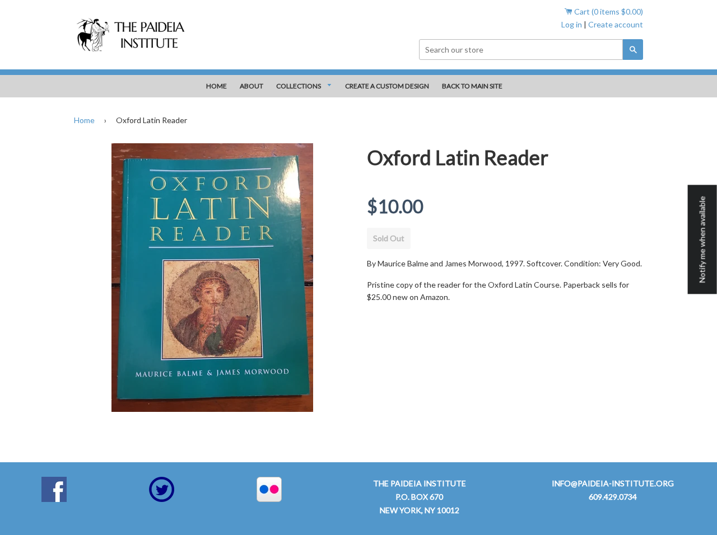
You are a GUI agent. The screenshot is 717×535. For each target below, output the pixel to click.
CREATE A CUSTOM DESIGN (387, 86)
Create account (615, 24)
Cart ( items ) (607, 11)
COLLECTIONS (299, 86)
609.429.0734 (613, 496)
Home (84, 120)
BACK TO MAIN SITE (472, 86)
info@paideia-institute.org (613, 483)
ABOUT (251, 86)
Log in (571, 24)
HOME (216, 86)
